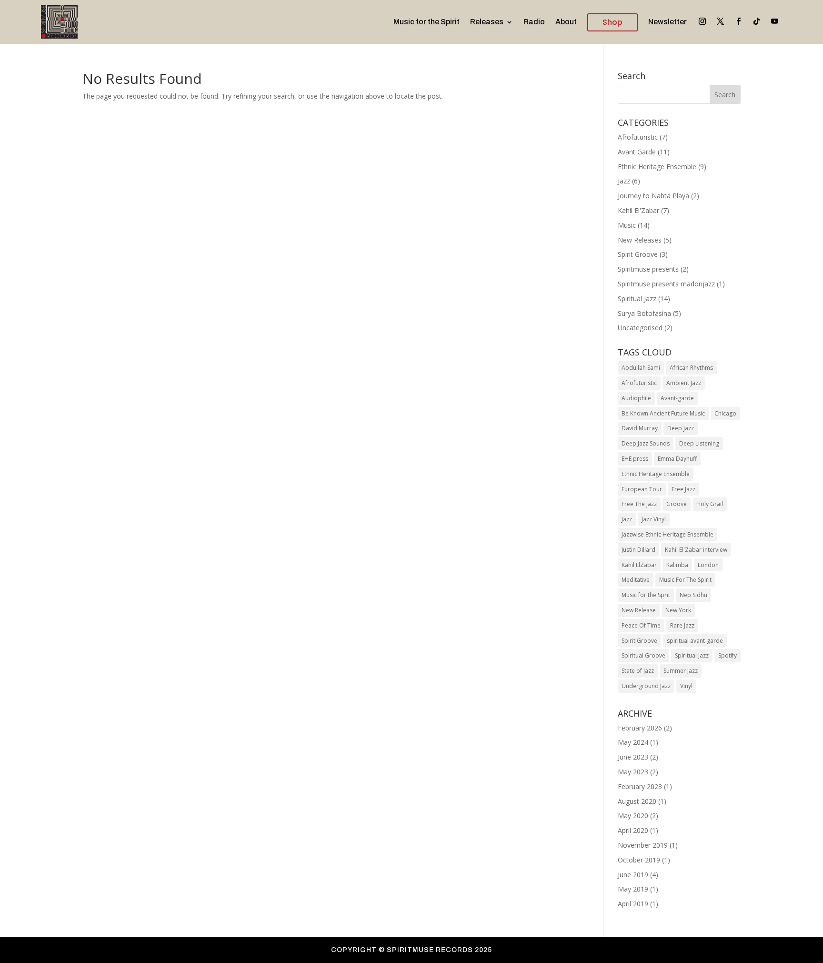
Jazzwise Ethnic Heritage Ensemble (667, 534)
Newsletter (667, 22)
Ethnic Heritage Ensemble (657, 166)
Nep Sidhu (693, 595)
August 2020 (637, 801)
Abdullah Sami (641, 368)
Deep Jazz (680, 428)
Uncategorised (640, 327)
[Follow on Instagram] (702, 21)
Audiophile (636, 398)
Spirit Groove (638, 254)
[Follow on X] (720, 21)
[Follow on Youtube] (775, 21)
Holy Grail (709, 504)
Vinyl (686, 686)
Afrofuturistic (638, 137)
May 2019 (633, 888)
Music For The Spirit (685, 580)
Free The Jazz (639, 504)
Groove (676, 504)
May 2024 (633, 742)
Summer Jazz (680, 671)
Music (627, 225)
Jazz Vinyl (654, 519)
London (708, 565)
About (566, 22)
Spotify (727, 655)
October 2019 (639, 859)
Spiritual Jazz (637, 298)
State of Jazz (638, 671)
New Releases (640, 239)
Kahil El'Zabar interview (696, 550)
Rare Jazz (682, 625)
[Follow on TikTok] (757, 21)
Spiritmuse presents (648, 269)
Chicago (725, 413)
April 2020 (633, 830)
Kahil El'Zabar (638, 210)
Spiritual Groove (643, 655)
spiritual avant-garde (695, 641)
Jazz (624, 180)
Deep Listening (699, 443)
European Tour (642, 489)
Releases (486, 22)
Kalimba (677, 565)
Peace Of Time (641, 625)
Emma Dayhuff (677, 459)
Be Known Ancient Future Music (663, 413)
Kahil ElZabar (639, 565)
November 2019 (643, 845)
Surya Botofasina (644, 313)
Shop (612, 22)
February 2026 (640, 727)
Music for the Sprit (646, 595)
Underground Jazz (646, 686)
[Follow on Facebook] (739, 21)
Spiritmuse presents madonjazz (666, 283)
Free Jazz (683, 489)
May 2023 (633, 771)
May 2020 (633, 815)
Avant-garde (677, 398)
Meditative (636, 580)
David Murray (640, 428)
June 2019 (633, 874)
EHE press (635, 459)
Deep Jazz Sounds (646, 443)
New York (678, 610)
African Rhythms (691, 368)
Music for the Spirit (426, 22)
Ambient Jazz (683, 383)
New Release (639, 610)
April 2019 (633, 903)
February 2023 (640, 786)
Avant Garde (637, 151)
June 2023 (633, 756)
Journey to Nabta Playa (653, 195)
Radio (534, 22)
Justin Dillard (638, 550)
